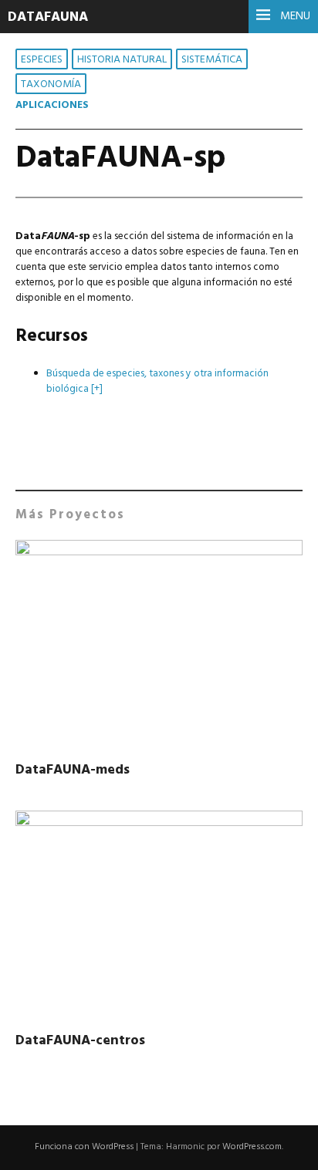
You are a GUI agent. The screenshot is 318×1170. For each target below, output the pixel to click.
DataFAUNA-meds (72, 770)
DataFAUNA (48, 17)
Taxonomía (51, 84)
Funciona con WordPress (84, 1147)
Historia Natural (122, 60)
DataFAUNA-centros (80, 1041)
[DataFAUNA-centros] (159, 918)
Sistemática (211, 60)
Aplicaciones (52, 105)
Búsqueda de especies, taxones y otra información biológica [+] (157, 381)
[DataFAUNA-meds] (159, 647)
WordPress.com (252, 1147)
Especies (42, 60)
